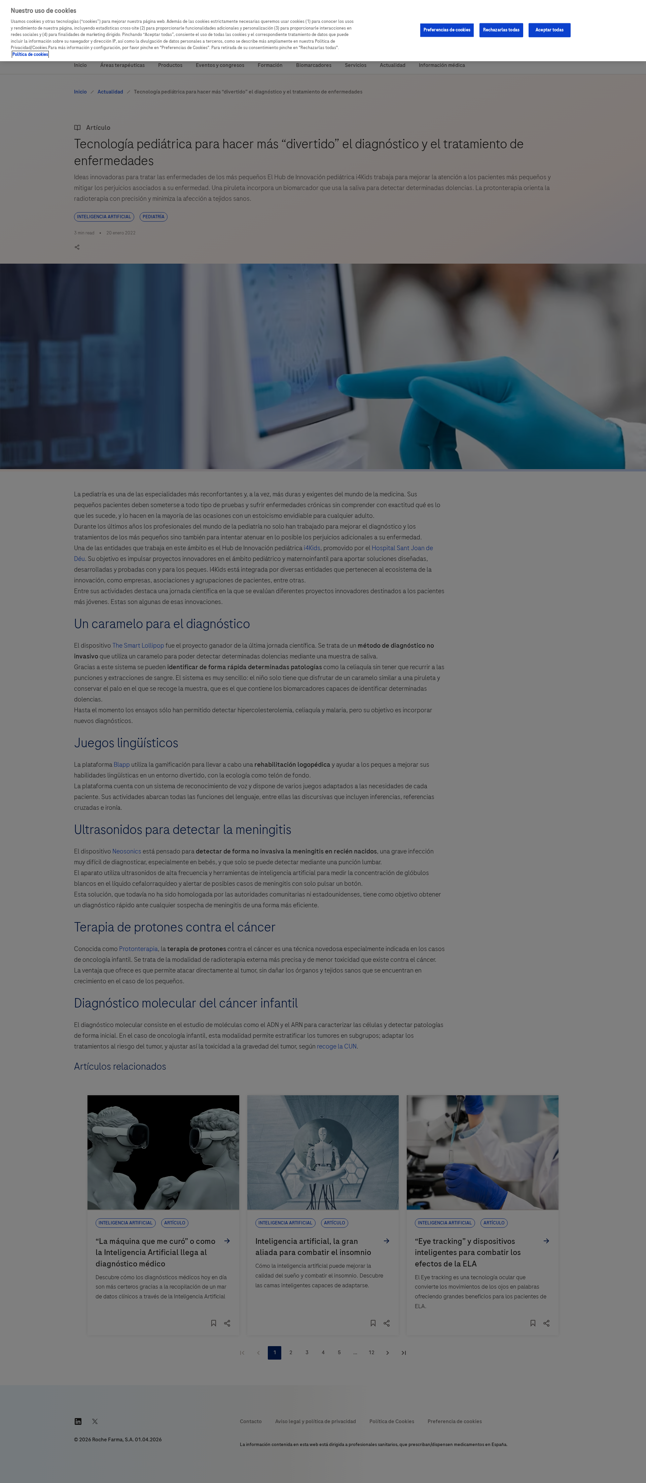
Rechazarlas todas (501, 30)
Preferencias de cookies (447, 30)
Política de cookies (30, 54)
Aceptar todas (550, 30)
